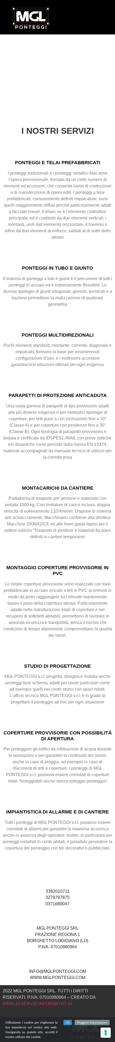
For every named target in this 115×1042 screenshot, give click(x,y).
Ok (68, 1022)
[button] (75, 15)
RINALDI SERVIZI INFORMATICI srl (37, 1003)
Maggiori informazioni (92, 1022)
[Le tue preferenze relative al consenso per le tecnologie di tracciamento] (106, 1033)
